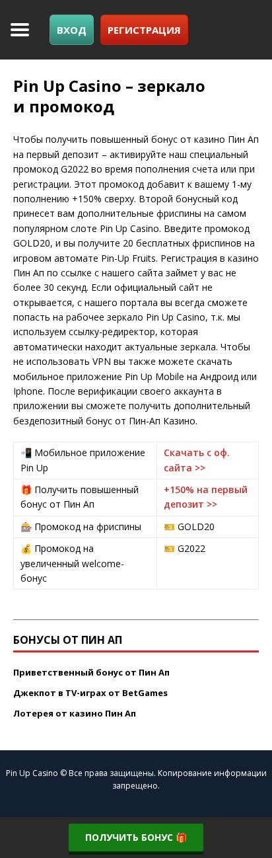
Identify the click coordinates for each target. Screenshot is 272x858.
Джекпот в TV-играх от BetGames (90, 693)
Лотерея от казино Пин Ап (74, 713)
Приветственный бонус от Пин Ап (91, 672)
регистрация (144, 29)
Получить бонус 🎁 (136, 837)
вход (71, 29)
